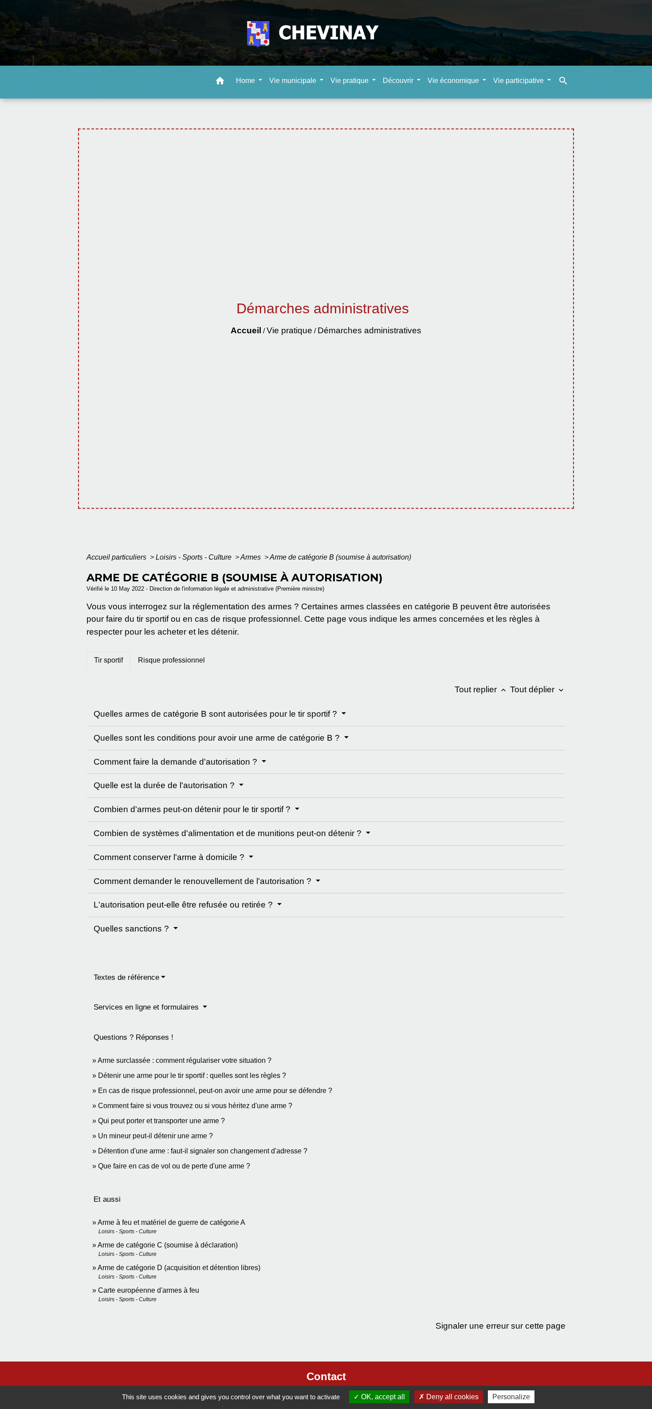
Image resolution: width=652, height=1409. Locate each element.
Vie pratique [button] (350, 80)
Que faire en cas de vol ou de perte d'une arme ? (174, 1166)
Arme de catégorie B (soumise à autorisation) (340, 557)
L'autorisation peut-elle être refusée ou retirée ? (184, 904)
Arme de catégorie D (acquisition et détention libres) (179, 1267)
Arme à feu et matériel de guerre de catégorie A (171, 1222)
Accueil (246, 330)
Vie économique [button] (454, 80)
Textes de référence (126, 977)
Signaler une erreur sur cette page (501, 1325)
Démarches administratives (369, 330)
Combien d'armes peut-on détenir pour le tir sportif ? (193, 809)
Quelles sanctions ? (132, 928)
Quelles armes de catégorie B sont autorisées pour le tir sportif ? (216, 713)
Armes (251, 557)
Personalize (511, 1397)
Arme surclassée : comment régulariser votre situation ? (184, 1060)
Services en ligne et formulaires (147, 1007)
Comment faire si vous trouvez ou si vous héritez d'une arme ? (195, 1105)
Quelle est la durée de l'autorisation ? (165, 785)
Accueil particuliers (117, 557)
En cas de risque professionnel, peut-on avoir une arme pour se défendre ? (215, 1090)
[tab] (108, 660)
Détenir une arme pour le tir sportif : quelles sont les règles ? (192, 1075)
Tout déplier (538, 689)
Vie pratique (289, 330)
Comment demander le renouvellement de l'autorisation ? (204, 881)
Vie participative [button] (519, 80)
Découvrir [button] (399, 80)
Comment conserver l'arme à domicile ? (170, 857)
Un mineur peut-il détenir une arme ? (155, 1136)
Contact (326, 1376)
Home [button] (246, 80)
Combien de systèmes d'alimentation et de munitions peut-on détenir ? (229, 833)
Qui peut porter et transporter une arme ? (161, 1121)
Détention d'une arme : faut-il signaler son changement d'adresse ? (202, 1151)
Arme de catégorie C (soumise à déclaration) (168, 1245)
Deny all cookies (451, 1397)
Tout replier (481, 689)
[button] (220, 81)
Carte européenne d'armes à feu (148, 1290)
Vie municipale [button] (293, 80)
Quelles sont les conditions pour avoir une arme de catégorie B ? (218, 737)
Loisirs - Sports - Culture (194, 557)
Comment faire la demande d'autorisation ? (176, 761)
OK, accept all (382, 1397)
